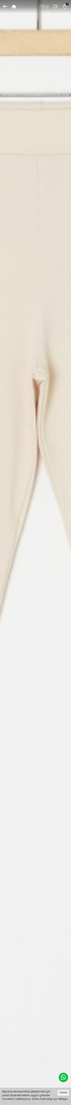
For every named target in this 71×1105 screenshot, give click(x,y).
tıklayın (62, 1099)
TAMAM (63, 1092)
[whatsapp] (63, 1077)
